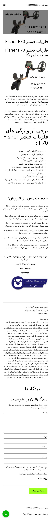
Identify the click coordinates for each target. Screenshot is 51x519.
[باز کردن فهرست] (4, 5)
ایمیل (44, 446)
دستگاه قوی (27, 341)
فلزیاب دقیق (32, 361)
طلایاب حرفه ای (31, 347)
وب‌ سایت (43, 457)
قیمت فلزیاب (43, 366)
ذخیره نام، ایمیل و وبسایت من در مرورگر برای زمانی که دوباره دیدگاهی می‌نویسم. (25, 468)
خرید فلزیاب (22, 339)
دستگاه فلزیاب (38, 341)
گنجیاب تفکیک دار (35, 372)
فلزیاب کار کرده (23, 363)
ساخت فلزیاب (30, 344)
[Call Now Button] (5, 513)
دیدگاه (44, 412)
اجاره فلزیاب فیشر (35, 325)
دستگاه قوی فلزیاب (15, 341)
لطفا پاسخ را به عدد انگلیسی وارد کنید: (33, 474)
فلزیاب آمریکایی (26, 350)
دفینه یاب (40, 344)
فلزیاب (35, 350)
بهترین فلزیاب (27, 333)
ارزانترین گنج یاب (18, 328)
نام (45, 436)
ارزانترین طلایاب (21, 325)
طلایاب (40, 347)
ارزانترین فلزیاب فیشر (34, 328)
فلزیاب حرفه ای (37, 358)
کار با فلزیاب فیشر (35, 369)
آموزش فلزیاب (32, 322)
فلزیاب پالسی (16, 352)
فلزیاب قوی (34, 363)
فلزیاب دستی (43, 361)
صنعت (45, 347)
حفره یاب (31, 339)
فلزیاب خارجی (13, 358)
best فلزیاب (43, 322)
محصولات (28, 310)
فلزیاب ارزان (14, 350)
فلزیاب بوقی (26, 352)
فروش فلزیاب (18, 347)
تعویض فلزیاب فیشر (23, 336)
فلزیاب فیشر (22, 361)
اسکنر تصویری (27, 330)
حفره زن (39, 339)
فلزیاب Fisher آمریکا (40, 310)
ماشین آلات (34, 375)
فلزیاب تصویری (35, 355)
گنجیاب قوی (43, 375)
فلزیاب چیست (23, 355)
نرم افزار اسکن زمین (40, 377)
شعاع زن (9, 344)
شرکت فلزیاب (19, 344)
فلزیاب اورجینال (38, 352)
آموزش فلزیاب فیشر (18, 322)
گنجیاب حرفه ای (22, 372)
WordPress (27, 514)
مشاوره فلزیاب (23, 375)
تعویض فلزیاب (37, 336)
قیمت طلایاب (11, 363)
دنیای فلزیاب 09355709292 (37, 5)
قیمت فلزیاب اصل (30, 366)
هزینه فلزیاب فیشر (14, 377)
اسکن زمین (37, 330)
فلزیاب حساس (25, 358)
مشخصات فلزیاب (10, 375)
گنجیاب (24, 369)
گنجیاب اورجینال (15, 369)
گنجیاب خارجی (9, 372)
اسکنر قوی (17, 330)
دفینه (46, 344)
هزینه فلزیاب (26, 377)
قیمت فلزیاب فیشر (16, 366)
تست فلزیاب (16, 333)
